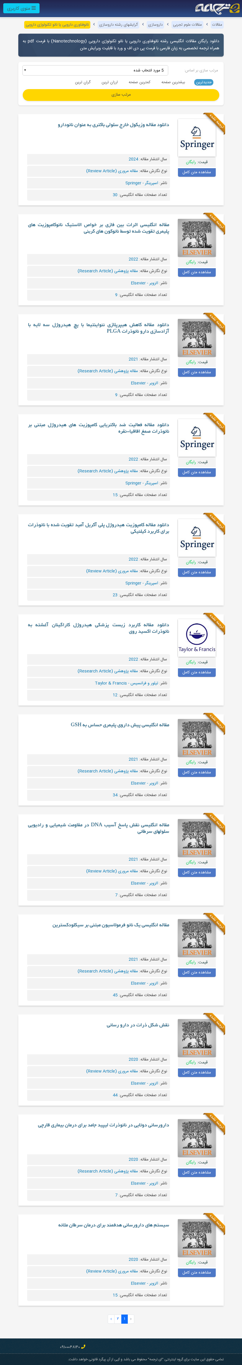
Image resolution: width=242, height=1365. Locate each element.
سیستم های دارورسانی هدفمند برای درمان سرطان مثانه (113, 1225)
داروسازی (155, 25)
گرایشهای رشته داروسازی (118, 25)
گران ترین (83, 82)
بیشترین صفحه (173, 82)
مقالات (217, 25)
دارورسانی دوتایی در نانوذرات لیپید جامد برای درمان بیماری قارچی (103, 1125)
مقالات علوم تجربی (187, 25)
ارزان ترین (110, 82)
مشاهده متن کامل (196, 172)
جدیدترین (204, 82)
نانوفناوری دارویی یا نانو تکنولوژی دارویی (57, 25)
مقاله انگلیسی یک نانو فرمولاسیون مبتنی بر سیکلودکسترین (111, 925)
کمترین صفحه (140, 82)
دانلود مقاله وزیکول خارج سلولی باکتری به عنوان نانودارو (113, 125)
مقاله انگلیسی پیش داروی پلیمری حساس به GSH (120, 725)
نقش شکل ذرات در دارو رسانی (138, 1025)
